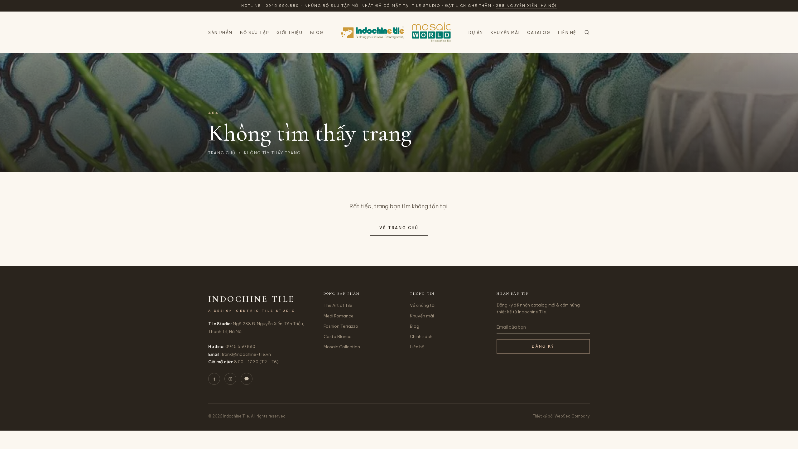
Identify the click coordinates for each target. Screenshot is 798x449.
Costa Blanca (338, 336)
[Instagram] (230, 379)
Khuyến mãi (505, 32)
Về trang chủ (399, 227)
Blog (317, 32)
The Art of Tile (338, 305)
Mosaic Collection (342, 347)
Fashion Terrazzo (341, 326)
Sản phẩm (220, 32)
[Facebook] (214, 379)
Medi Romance (338, 316)
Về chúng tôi (422, 305)
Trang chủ (222, 153)
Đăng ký (543, 346)
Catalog (538, 32)
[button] (587, 32)
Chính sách (421, 336)
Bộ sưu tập (254, 32)
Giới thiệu (289, 32)
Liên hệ (567, 32)
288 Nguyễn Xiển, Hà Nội (526, 5)
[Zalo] (246, 379)
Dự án (476, 32)
